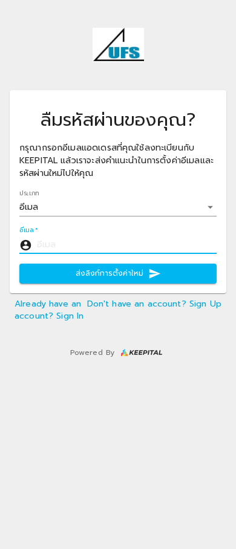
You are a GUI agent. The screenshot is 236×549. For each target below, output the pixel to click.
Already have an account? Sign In (49, 309)
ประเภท (29, 193)
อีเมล (28, 230)
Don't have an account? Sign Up (154, 303)
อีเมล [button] (29, 207)
